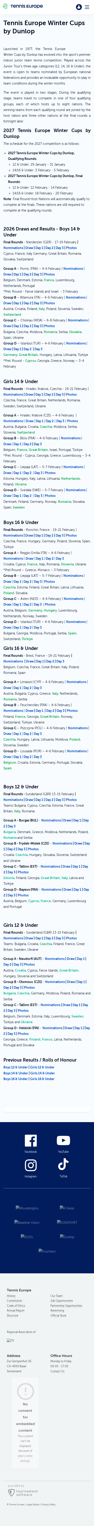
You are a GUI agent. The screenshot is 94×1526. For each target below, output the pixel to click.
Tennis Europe (23, 7)
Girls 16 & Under (42, 1079)
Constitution (14, 1300)
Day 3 (60, 248)
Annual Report (15, 1310)
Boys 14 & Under (15, 1073)
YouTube (63, 1151)
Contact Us (57, 1371)
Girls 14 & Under (42, 1073)
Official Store (58, 1315)
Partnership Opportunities (66, 1305)
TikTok (63, 1176)
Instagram (31, 1176)
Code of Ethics (16, 1305)
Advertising (57, 1310)
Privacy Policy (48, 1504)
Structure (12, 1315)
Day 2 (49, 248)
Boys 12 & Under (16, 1067)
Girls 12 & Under (42, 1067)
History (11, 1296)
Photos (71, 248)
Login (79, 7)
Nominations (13, 248)
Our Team (56, 1296)
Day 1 (39, 248)
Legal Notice (32, 1504)
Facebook (31, 1151)
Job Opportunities (61, 1300)
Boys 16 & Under (15, 1079)
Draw (29, 248)
